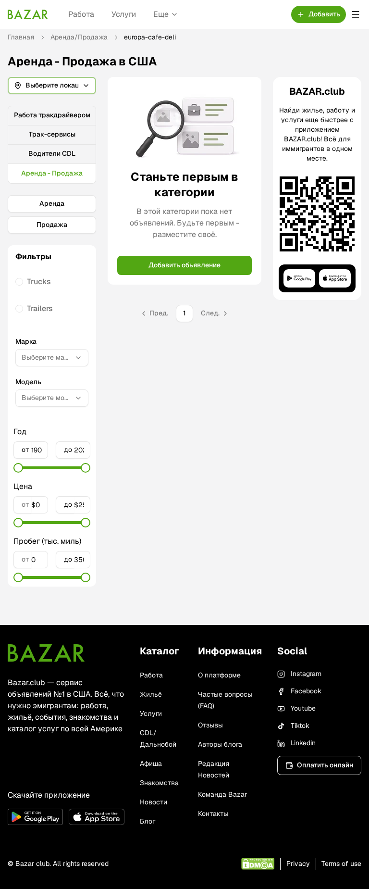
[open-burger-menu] (355, 14)
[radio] (19, 282)
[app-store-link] (96, 817)
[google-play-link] (35, 817)
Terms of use (341, 863)
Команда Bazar (222, 794)
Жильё (151, 694)
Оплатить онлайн (325, 765)
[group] (52, 145)
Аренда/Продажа (79, 37)
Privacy (298, 863)
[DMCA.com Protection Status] (257, 864)
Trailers (40, 308)
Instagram (306, 673)
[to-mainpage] (46, 653)
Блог (147, 821)
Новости (153, 802)
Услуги (123, 14)
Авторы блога (220, 744)
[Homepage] (28, 14)
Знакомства (159, 782)
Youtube (303, 708)
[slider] (18, 468)
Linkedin (303, 743)
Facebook (306, 691)
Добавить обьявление (184, 265)
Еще (161, 14)
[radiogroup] (52, 295)
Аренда (51, 203)
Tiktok (300, 725)
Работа (81, 14)
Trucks (39, 281)
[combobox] (51, 357)
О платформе (219, 675)
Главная (21, 37)
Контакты (213, 813)
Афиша (151, 763)
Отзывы (210, 725)
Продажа (52, 224)
